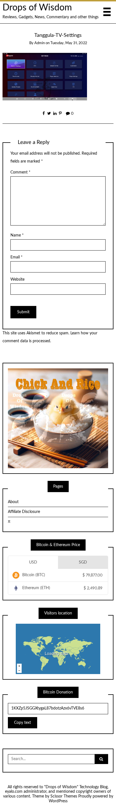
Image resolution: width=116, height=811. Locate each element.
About (13, 502)
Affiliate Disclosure (24, 512)
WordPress (58, 801)
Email (16, 257)
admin (39, 43)
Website (17, 279)
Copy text (22, 723)
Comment (20, 172)
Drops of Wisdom (37, 7)
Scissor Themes (63, 796)
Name (17, 235)
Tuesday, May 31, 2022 (68, 43)
